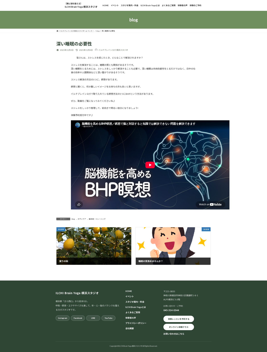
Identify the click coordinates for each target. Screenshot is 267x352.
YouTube (108, 318)
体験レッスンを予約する (178, 319)
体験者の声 (130, 317)
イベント (129, 296)
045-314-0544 (171, 310)
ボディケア (82, 219)
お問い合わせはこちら (173, 334)
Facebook (78, 318)
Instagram (62, 318)
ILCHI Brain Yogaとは (135, 307)
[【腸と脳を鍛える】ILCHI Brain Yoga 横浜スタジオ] (81, 5)
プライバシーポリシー (135, 323)
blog (73, 219)
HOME (128, 291)
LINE (93, 318)
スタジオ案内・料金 (134, 301)
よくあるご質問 (132, 312)
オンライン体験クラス (178, 327)
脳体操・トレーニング (97, 219)
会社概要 (129, 328)
